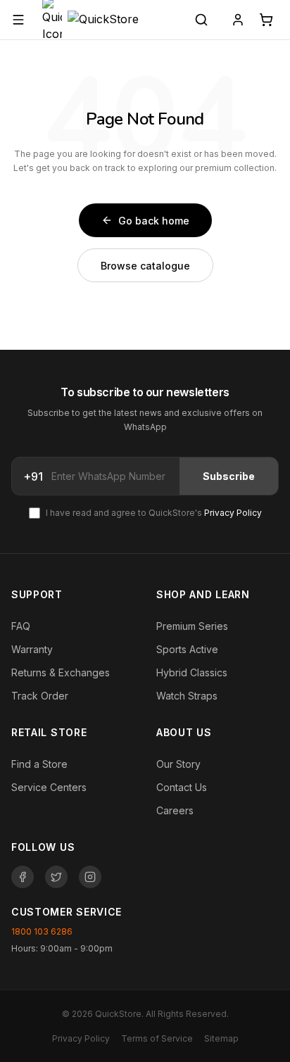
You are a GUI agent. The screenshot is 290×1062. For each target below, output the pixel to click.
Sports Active (187, 649)
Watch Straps (187, 696)
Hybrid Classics (191, 672)
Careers (175, 810)
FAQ (20, 626)
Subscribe (229, 476)
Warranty (32, 649)
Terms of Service (157, 1038)
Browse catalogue (145, 266)
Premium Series (192, 626)
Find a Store (39, 764)
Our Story (178, 764)
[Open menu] (18, 19)
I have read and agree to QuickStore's (154, 512)
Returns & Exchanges (60, 672)
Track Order (39, 696)
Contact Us (181, 787)
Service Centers (49, 787)
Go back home (153, 221)
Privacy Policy (233, 512)
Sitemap (221, 1038)
